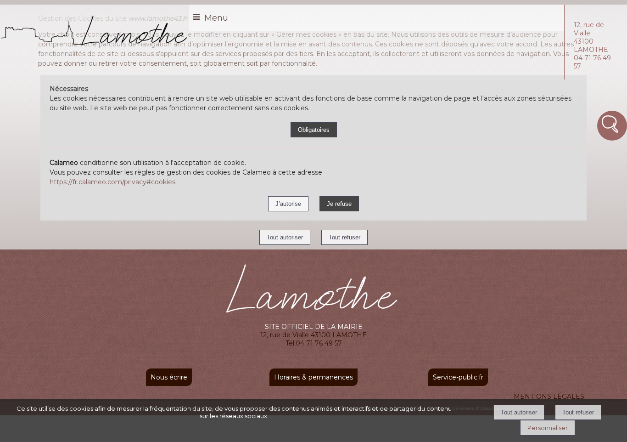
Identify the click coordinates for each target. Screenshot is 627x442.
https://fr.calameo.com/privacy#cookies (112, 182)
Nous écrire (169, 377)
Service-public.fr (458, 377)
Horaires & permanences (313, 377)
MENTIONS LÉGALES (549, 396)
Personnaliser (547, 427)
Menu (216, 18)
